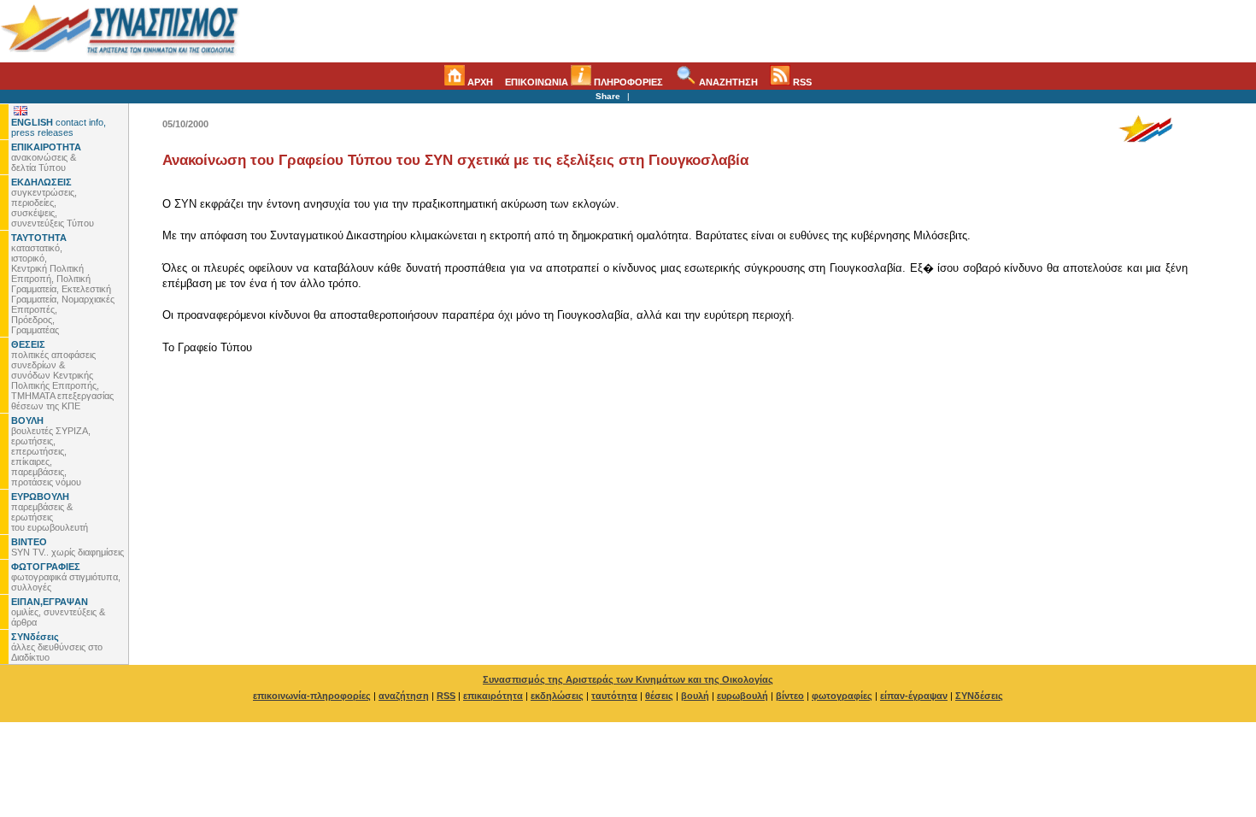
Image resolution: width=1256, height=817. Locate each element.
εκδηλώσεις (557, 696)
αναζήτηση (404, 696)
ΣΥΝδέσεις (979, 696)
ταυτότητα (614, 696)
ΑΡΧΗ (479, 82)
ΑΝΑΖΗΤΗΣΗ (727, 82)
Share (608, 96)
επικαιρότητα (493, 696)
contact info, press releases (58, 127)
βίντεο (790, 696)
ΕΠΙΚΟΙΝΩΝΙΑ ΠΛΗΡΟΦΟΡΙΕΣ (584, 82)
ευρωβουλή (742, 696)
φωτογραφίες (842, 696)
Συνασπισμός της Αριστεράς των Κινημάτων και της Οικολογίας (628, 679)
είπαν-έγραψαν (914, 696)
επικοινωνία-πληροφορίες (312, 696)
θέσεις (659, 696)
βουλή (695, 696)
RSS (801, 82)
